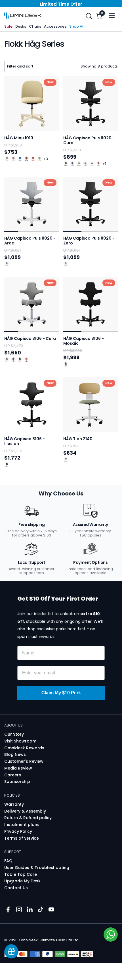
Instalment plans (21, 824)
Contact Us (16, 888)
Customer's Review (23, 761)
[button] (88, 15)
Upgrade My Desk (22, 881)
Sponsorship (17, 781)
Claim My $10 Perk (61, 692)
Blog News (15, 754)
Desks (20, 26)
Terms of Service (21, 838)
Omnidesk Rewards (24, 748)
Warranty (14, 804)
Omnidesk (28, 940)
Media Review (18, 768)
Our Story (14, 734)
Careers (12, 775)
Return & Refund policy (28, 818)
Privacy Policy (18, 831)
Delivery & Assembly (25, 811)
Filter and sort (20, 66)
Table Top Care (20, 874)
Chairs (35, 26)
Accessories (55, 26)
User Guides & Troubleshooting (36, 867)
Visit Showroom (20, 741)
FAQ (8, 861)
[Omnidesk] (22, 15)
